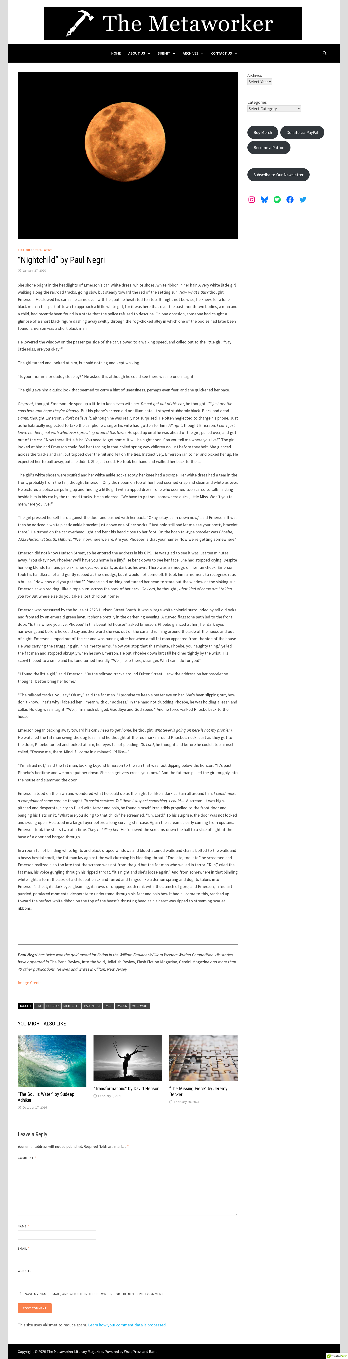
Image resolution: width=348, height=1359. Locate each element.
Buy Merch (263, 132)
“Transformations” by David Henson (126, 1088)
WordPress (133, 1351)
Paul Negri (92, 1006)
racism (122, 1006)
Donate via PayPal (302, 132)
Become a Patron (269, 147)
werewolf (140, 1006)
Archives (191, 53)
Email (24, 1248)
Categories (257, 102)
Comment (27, 1158)
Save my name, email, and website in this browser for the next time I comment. (94, 1294)
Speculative (42, 250)
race (108, 1006)
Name (23, 1226)
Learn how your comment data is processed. (127, 1325)
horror (52, 1006)
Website (25, 1271)
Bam (152, 1351)
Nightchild (71, 1006)
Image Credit (29, 982)
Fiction (24, 250)
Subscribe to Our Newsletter (278, 174)
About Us (136, 53)
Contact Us (221, 53)
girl (39, 1006)
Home (116, 53)
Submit (164, 53)
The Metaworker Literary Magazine (75, 1351)
